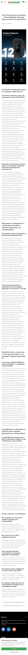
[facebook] (3, 629)
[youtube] (14, 629)
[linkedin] (9, 629)
